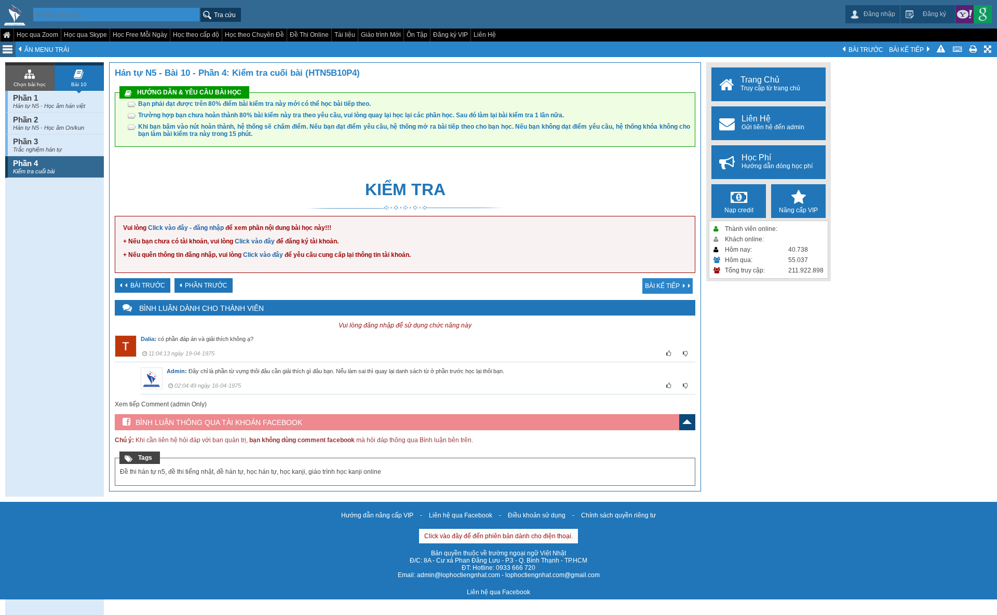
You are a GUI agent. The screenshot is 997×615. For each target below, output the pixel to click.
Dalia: (148, 339)
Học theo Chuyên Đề (254, 34)
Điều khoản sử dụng (536, 515)
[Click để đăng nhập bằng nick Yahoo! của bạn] (964, 14)
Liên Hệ (485, 34)
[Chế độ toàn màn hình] (988, 49)
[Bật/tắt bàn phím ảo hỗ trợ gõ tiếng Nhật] (957, 49)
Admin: (177, 371)
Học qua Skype (85, 34)
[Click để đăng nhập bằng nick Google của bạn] (983, 14)
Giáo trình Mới (381, 34)
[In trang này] (973, 49)
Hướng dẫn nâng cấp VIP (377, 515)
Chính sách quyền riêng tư (618, 515)
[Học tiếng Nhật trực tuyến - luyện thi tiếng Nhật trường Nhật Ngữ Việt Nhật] (14, 15)
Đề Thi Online (309, 34)
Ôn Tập (417, 34)
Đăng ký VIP (450, 34)
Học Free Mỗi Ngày (140, 34)
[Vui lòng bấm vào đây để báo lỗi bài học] (941, 49)
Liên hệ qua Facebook (460, 515)
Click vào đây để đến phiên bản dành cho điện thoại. (498, 536)
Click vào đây (255, 241)
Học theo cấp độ (196, 34)
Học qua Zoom (37, 34)
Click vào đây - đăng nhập (186, 227)
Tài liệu (344, 34)
